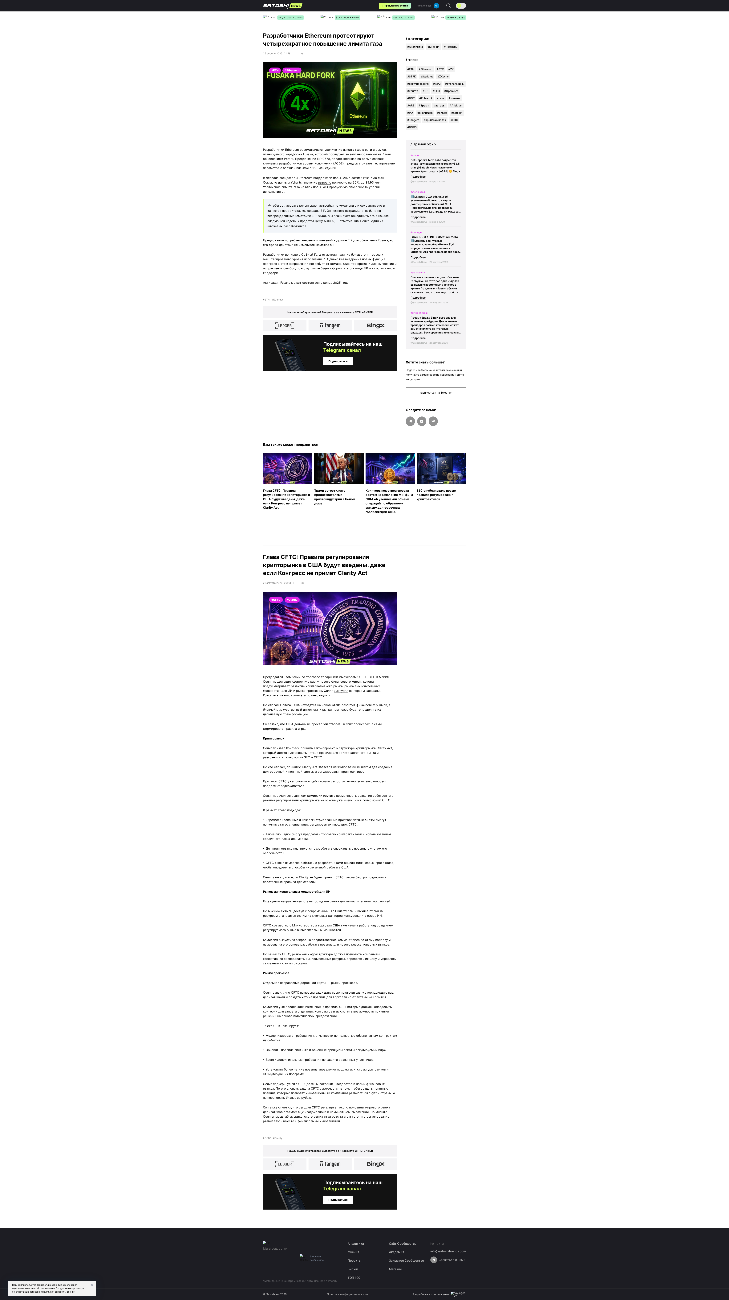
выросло (324, 182)
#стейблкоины (454, 83)
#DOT (411, 98)
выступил (341, 691)
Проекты (451, 46)
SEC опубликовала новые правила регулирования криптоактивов (436, 494)
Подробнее (418, 176)
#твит (440, 98)
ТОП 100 (354, 1278)
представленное (344, 159)
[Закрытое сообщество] (304, 1258)
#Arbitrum (456, 105)
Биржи (353, 1269)
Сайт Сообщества (402, 1243)
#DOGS (412, 127)
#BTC (440, 69)
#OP (425, 91)
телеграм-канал (449, 370)
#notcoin (456, 112)
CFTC (268, 1138)
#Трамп (424, 105)
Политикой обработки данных (58, 1291)
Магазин (395, 1269)
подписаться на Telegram (435, 392)
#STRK (411, 76)
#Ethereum (425, 69)
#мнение (454, 98)
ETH (267, 299)
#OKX (454, 120)
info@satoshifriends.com (448, 1251)
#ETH (410, 69)
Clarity (278, 1138)
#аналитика (425, 112)
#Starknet (426, 76)
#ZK (451, 69)
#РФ (410, 112)
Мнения (434, 46)
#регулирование (418, 83)
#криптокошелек (435, 120)
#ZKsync (443, 76)
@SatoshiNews (419, 181)
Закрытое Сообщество (406, 1260)
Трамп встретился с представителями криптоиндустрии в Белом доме (334, 496)
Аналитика (416, 46)
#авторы (439, 105)
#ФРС (437, 83)
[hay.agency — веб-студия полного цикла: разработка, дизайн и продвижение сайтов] (458, 1294)
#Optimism (451, 91)
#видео (442, 112)
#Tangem (413, 120)
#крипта (412, 91)
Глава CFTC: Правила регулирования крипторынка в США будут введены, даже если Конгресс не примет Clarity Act (286, 498)
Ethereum (278, 299)
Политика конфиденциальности (347, 1294)
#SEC (436, 91)
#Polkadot (425, 98)
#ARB (410, 105)
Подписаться (338, 361)
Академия (396, 1252)
